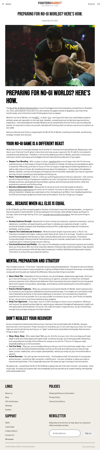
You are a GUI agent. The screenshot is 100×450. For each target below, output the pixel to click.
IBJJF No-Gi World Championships (24, 108)
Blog (7, 397)
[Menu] (3, 4)
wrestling (52, 161)
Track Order (9, 427)
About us (8, 393)
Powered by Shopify (28, 446)
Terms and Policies (88, 447)
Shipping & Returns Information (61, 393)
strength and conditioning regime (56, 214)
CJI (49, 117)
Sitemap (8, 405)
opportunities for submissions (21, 189)
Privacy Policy (54, 397)
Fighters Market (15, 446)
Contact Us (9, 435)
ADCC (36, 117)
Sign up (88, 433)
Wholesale (9, 439)
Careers (8, 409)
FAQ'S (7, 423)
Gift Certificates (11, 401)
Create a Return (11, 431)
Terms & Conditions (57, 401)
